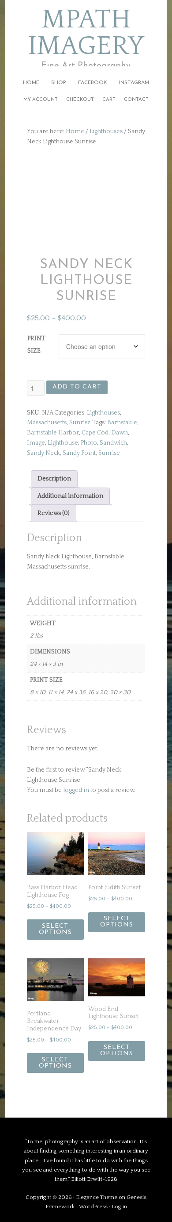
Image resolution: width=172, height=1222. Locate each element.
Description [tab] (54, 478)
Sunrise (80, 422)
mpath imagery (86, 33)
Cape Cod (95, 432)
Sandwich (113, 442)
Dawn (119, 432)
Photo (89, 442)
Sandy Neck (43, 453)
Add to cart (76, 387)
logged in (76, 790)
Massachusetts (47, 422)
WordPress (93, 1206)
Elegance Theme (96, 1197)
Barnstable (122, 422)
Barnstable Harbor (53, 432)
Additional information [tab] (70, 496)
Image (36, 442)
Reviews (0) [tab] (53, 513)
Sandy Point (79, 453)
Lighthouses (106, 131)
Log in (119, 1206)
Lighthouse (63, 442)
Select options (55, 929)
